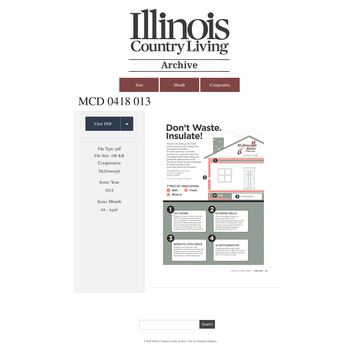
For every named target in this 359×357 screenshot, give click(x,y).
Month (179, 84)
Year (139, 84)
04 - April (109, 209)
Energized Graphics (207, 341)
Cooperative (220, 84)
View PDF (103, 123)
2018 (109, 190)
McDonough (109, 171)
